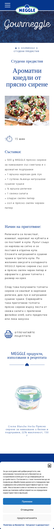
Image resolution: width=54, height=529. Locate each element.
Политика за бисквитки (13, 525)
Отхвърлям (27, 509)
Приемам (27, 501)
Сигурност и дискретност (37, 525)
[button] (49, 465)
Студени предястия (26, 51)
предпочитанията (27, 518)
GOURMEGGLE (28, 48)
